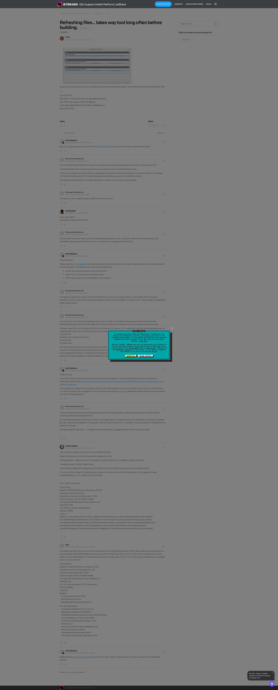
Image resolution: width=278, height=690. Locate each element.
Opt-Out (154, 351)
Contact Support (163, 4)
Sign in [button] (208, 4)
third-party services (123, 350)
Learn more (143, 341)
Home (68, 4)
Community (178, 4)
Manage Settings (145, 356)
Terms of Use (150, 348)
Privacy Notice (134, 348)
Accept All (131, 356)
